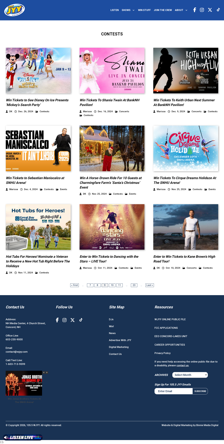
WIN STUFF (144, 10)
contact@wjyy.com (17, 351)
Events (63, 189)
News (112, 333)
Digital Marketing (119, 347)
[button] (46, 372)
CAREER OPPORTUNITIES (170, 344)
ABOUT (179, 10)
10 (112, 285)
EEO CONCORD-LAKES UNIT (171, 336)
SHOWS (126, 10)
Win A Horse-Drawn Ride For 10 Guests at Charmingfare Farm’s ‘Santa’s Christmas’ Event (110, 182)
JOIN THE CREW (163, 10)
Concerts (124, 111)
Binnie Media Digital (207, 425)
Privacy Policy (163, 353)
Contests (44, 111)
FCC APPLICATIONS (166, 327)
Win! (111, 326)
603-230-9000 (14, 339)
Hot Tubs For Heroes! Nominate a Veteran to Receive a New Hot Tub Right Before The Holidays (38, 261)
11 (119, 285)
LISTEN (114, 10)
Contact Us (115, 354)
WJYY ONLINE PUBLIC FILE (170, 319)
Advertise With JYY (120, 340)
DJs (111, 319)
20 (134, 285)
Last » (149, 285)
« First (74, 285)
